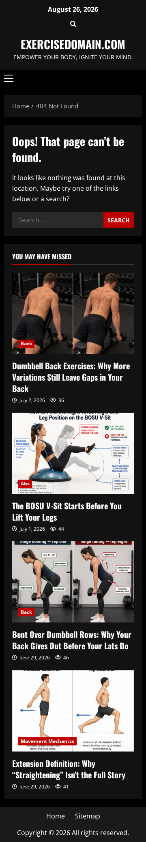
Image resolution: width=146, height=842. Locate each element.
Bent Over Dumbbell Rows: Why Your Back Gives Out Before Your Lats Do (71, 640)
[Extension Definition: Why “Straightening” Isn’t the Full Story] (73, 711)
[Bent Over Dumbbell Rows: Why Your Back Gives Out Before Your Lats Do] (73, 581)
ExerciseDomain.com (73, 44)
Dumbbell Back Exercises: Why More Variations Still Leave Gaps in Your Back (71, 377)
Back (26, 343)
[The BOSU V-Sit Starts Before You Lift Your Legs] (73, 453)
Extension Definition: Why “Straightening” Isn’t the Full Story (68, 769)
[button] (73, 24)
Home (55, 816)
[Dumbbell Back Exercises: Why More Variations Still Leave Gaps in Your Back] (73, 313)
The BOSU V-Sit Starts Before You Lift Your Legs (67, 511)
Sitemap (87, 816)
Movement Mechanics (47, 741)
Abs (25, 483)
